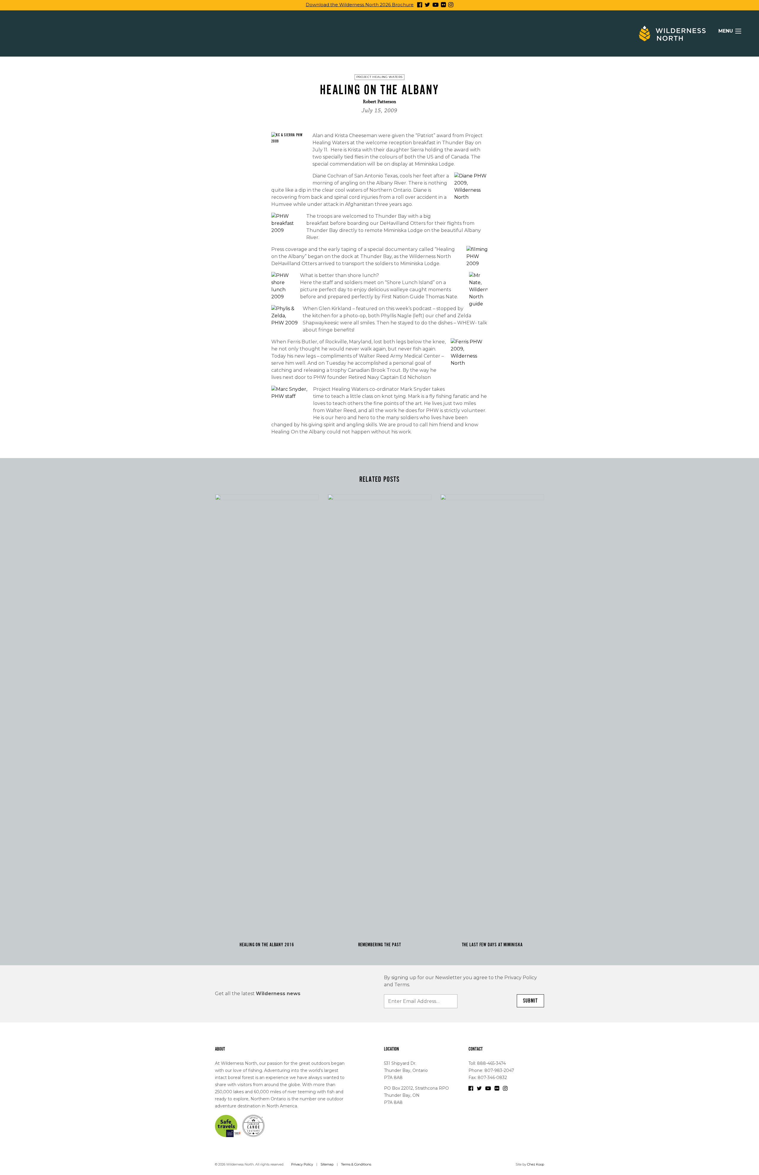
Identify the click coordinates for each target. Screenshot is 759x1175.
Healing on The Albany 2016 (267, 945)
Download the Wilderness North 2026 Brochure (360, 4)
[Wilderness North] (672, 33)
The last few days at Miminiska (492, 945)
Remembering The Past (379, 945)
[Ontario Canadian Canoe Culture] (253, 1125)
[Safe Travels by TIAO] (228, 1125)
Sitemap (327, 1164)
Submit (530, 1001)
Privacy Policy (302, 1164)
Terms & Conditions (356, 1164)
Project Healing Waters (379, 77)
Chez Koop (535, 1164)
